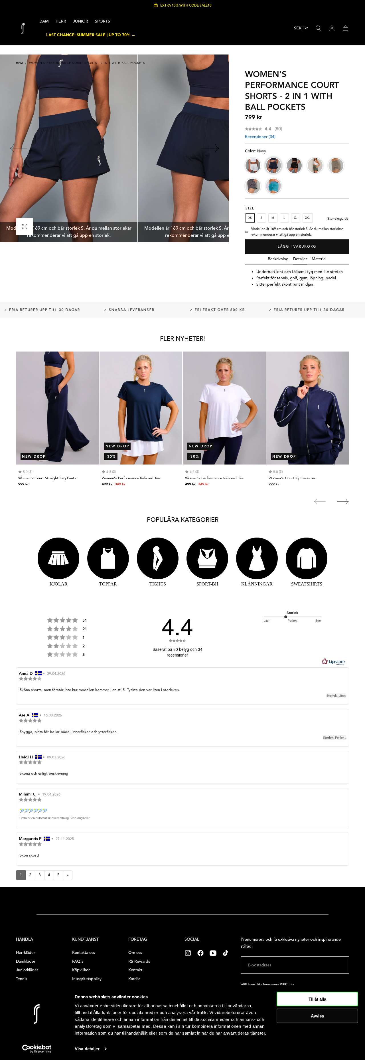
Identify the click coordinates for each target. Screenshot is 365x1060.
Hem (19, 63)
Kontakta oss (83, 952)
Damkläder (25, 961)
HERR (61, 21)
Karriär (134, 978)
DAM (44, 21)
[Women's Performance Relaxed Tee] (141, 408)
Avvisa (317, 1015)
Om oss (135, 952)
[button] (301, 29)
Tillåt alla (317, 999)
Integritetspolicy (87, 978)
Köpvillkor (81, 970)
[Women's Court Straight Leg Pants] (57, 408)
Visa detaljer (87, 1048)
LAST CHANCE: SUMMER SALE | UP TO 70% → (90, 35)
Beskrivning (278, 259)
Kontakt (135, 970)
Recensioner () (260, 136)
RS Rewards (139, 961)
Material (319, 259)
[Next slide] (211, 148)
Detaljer (300, 259)
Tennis (21, 978)
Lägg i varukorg (297, 246)
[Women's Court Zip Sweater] (307, 408)
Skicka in (331, 965)
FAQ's (77, 961)
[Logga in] (331, 28)
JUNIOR (80, 21)
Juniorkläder (27, 970)
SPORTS (102, 21)
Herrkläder (25, 952)
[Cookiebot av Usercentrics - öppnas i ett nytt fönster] (37, 1049)
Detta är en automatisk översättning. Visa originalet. (54, 818)
